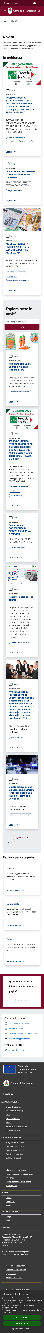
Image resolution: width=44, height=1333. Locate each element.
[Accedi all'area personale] (34, 3)
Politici (8, 1122)
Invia (22, 326)
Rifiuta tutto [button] (22, 1323)
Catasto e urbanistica (14, 1154)
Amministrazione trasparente (18, 1289)
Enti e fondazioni (13, 1118)
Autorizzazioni (11, 1185)
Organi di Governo (13, 1106)
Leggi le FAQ (11, 1273)
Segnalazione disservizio (16, 1269)
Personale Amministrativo (16, 1126)
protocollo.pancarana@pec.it (18, 1251)
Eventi (8, 1220)
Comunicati (10, 1201)
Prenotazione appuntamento (17, 1265)
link (10, 1312)
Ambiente (10, 1177)
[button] (22, 1328)
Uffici (8, 1114)
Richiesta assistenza (14, 1277)
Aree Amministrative (14, 1110)
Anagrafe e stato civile (15, 1142)
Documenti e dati (13, 1130)
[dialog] (22, 1311)
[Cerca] (38, 10)
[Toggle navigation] (4, 10)
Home (5, 21)
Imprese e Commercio (14, 1150)
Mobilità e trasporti (14, 1158)
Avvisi (13, 90)
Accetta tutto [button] (22, 1318)
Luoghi (8, 1216)
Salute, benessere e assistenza (18, 1181)
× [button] (41, 1293)
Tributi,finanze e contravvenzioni (19, 1173)
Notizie (13, 236)
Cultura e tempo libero (15, 1146)
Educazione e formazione (16, 1169)
